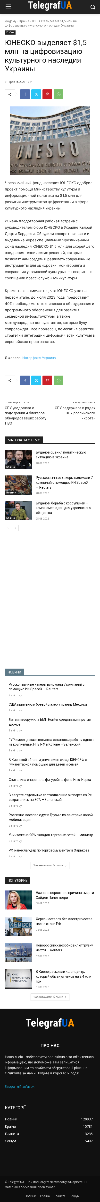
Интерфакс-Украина (39, 358)
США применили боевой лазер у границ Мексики (48, 704)
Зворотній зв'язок (19, 1086)
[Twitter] (36, 94)
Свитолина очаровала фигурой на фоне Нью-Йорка (50, 780)
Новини (11, 492)
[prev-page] (8, 528)
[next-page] (16, 528)
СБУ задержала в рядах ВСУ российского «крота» (75, 413)
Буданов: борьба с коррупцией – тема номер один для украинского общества (63, 508)
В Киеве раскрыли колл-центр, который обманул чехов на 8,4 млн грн (63, 976)
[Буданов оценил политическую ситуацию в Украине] (18, 459)
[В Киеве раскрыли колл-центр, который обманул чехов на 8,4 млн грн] (18, 978)
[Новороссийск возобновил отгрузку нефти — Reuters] (18, 952)
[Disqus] (50, 600)
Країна (24, 21)
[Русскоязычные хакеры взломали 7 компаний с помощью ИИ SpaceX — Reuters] (18, 484)
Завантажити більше (48, 865)
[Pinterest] (47, 94)
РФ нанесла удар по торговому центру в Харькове (49, 850)
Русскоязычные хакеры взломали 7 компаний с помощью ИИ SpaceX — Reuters (64, 482)
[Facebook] (25, 94)
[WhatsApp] (58, 94)
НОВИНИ (14, 672)
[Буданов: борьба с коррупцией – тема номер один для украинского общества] (18, 510)
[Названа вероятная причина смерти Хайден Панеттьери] (18, 899)
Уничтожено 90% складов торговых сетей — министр (51, 835)
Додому (10, 21)
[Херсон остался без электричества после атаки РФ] (18, 926)
